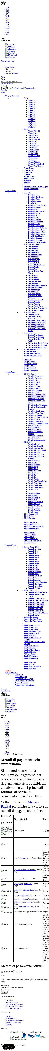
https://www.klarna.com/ (22, 858)
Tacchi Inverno (34, 156)
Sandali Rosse (33, 557)
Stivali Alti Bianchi (35, 446)
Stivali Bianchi (33, 460)
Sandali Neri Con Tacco (37, 592)
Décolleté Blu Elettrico (36, 211)
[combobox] (11, 81)
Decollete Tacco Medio (37, 242)
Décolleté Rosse (34, 199)
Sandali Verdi (33, 578)
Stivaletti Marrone (35, 376)
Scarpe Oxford (29, 176)
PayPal (6, 806)
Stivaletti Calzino (34, 425)
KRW (7, 28)
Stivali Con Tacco (30, 522)
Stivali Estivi (28, 516)
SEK (7, 30)
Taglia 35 (31, 106)
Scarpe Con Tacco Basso (37, 345)
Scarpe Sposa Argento (36, 322)
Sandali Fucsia (34, 570)
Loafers (27, 174)
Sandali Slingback (31, 656)
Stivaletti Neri (33, 380)
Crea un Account (11, 73)
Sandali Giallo (33, 563)
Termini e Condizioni (13, 1022)
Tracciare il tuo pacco (13, 1008)
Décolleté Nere (33, 195)
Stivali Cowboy (29, 537)
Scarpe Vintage (34, 290)
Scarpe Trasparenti (35, 300)
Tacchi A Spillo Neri (36, 164)
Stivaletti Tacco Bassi (36, 413)
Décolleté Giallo (34, 213)
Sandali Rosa (33, 565)
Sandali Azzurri (34, 580)
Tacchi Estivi (33, 154)
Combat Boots (33, 427)
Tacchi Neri (32, 133)
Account (4, 689)
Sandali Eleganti (30, 662)
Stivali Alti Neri (34, 444)
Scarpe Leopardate (35, 310)
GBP (7, 10)
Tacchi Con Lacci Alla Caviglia (36, 187)
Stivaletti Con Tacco (36, 399)
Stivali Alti (27, 442)
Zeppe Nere (28, 172)
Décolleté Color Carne (36, 205)
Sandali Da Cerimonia (32, 666)
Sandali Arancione (35, 586)
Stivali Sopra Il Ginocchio (33, 526)
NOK (7, 22)
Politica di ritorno (21, 683)
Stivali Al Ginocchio (31, 524)
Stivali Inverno (29, 518)
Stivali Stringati (34, 498)
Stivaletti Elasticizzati (36, 440)
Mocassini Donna (30, 364)
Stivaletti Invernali (35, 421)
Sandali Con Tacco (30, 590)
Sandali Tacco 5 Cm (36, 603)
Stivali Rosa (32, 477)
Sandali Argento (34, 549)
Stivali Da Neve (30, 543)
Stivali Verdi (33, 473)
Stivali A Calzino (30, 535)
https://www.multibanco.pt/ (23, 906)
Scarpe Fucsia (33, 279)
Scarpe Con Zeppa (35, 335)
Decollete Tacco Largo (36, 234)
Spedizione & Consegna (24, 679)
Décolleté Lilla (33, 217)
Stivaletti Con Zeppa (36, 411)
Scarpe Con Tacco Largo (38, 343)
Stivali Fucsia (33, 479)
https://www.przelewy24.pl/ (24, 902)
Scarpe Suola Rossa (35, 306)
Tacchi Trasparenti (31, 189)
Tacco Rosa (32, 147)
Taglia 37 (31, 110)
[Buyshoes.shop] (23, 88)
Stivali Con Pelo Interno (33, 541)
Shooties (27, 182)
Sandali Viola (33, 574)
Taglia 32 (31, 100)
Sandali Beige (33, 561)
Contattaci (19, 675)
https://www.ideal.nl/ (21, 899)
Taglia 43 (31, 123)
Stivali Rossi (33, 469)
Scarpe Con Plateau (36, 337)
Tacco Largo (33, 152)
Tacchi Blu (32, 143)
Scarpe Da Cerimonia (32, 353)
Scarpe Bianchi (34, 246)
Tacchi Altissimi (34, 162)
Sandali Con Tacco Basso (38, 600)
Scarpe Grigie (33, 261)
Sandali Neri (33, 553)
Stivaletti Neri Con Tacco (38, 405)
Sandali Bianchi (34, 555)
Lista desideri (10, 67)
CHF (7, 33)
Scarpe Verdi (33, 257)
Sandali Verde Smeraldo (37, 582)
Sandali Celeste (34, 588)
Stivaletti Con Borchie (36, 397)
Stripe (32, 802)
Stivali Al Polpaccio (31, 528)
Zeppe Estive (29, 170)
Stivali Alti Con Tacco (36, 454)
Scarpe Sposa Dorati (36, 325)
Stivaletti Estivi (34, 419)
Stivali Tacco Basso (35, 483)
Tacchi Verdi (33, 137)
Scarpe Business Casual (33, 355)
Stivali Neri (32, 463)
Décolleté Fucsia (34, 220)
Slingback (27, 360)
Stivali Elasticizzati (35, 502)
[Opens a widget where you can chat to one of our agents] (8, 1047)
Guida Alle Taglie (11, 1002)
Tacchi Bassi (33, 158)
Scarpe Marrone (34, 281)
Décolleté (27, 193)
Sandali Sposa (33, 314)
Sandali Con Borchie (32, 625)
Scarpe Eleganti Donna (32, 244)
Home (7, 752)
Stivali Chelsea (29, 533)
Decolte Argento (34, 201)
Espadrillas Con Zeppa (33, 619)
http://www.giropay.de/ (22, 895)
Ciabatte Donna (30, 654)
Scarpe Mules (29, 366)
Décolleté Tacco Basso (36, 230)
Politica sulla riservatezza (24, 685)
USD (7, 35)
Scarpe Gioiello (34, 302)
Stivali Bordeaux (34, 471)
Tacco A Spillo (33, 150)
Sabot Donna (29, 178)
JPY (7, 18)
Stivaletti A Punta (35, 415)
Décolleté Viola (34, 224)
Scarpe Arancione (35, 287)
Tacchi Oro (32, 141)
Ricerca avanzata (7, 84)
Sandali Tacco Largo (36, 598)
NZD (7, 20)
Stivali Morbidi (34, 508)
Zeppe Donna (29, 168)
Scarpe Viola (33, 283)
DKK (7, 16)
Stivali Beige (33, 467)
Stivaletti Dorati (34, 388)
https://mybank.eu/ (20, 879)
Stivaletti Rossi (34, 382)
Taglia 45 (31, 127)
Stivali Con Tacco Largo (37, 481)
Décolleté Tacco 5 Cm (36, 232)
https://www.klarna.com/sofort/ (25, 870)
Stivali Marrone (34, 465)
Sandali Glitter (34, 615)
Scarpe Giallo (33, 267)
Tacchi (26, 129)
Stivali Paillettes (34, 510)
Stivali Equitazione (31, 539)
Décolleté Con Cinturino (37, 228)
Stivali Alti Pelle (34, 452)
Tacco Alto (32, 160)
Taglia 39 (31, 115)
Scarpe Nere (33, 250)
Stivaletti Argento (35, 390)
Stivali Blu (32, 475)
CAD (7, 12)
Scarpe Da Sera (30, 351)
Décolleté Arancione (36, 226)
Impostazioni (5, 691)
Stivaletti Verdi (34, 386)
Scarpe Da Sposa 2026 (36, 320)
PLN (7, 24)
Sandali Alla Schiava (32, 650)
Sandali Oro (33, 551)
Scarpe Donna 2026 (31, 349)
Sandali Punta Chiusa (32, 631)
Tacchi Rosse (33, 135)
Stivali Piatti (33, 489)
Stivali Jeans (33, 512)
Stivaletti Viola (33, 392)
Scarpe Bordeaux (35, 255)
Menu (3, 92)
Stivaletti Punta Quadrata (38, 417)
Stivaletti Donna (29, 374)
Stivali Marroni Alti (35, 448)
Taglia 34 (31, 104)
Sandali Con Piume (31, 629)
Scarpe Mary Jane (31, 370)
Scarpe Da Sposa (30, 312)
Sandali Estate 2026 (31, 646)
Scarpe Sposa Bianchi (36, 327)
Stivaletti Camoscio (35, 436)
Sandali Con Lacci (31, 627)
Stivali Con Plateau (35, 487)
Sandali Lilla (33, 568)
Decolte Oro (32, 203)
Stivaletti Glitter (34, 438)
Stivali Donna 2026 (31, 514)
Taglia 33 (31, 102)
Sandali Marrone (34, 572)
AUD (7, 8)
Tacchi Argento (34, 139)
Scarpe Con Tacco (30, 333)
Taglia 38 (31, 112)
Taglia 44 (31, 125)
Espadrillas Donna (31, 617)
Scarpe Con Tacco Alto (37, 347)
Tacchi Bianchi (34, 131)
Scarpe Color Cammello (37, 285)
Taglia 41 (31, 119)
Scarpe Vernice (34, 304)
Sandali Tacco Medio (36, 605)
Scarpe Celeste (34, 263)
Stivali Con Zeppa (35, 485)
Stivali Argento (34, 493)
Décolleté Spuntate (35, 238)
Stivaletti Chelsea (34, 430)
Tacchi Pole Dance (35, 166)
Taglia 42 (31, 121)
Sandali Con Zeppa (35, 609)
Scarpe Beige (33, 248)
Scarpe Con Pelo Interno (37, 308)
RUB (7, 26)
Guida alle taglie (21, 677)
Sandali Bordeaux (35, 584)
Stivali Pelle (32, 500)
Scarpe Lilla (33, 277)
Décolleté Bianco (34, 207)
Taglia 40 (31, 117)
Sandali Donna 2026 (31, 547)
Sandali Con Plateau (36, 611)
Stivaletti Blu (33, 384)
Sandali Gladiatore (31, 658)
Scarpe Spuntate (30, 368)
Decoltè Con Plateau (36, 236)
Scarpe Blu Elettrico (36, 265)
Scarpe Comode (34, 294)
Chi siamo (9, 1016)
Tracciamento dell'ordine (24, 681)
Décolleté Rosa (34, 215)
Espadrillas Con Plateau (33, 621)
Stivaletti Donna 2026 (36, 395)
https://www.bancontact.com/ (24, 890)
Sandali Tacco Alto (35, 607)
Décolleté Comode (35, 240)
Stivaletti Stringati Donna (38, 423)
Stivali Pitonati (34, 504)
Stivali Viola (32, 495)
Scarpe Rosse (33, 252)
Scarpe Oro (32, 269)
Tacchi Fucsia (33, 145)
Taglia (26, 98)
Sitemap (8, 1024)
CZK (7, 14)
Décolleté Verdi (34, 209)
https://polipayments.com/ (23, 884)
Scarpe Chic (33, 292)
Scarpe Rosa (33, 275)
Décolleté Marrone (35, 222)
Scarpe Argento (34, 259)
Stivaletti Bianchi (34, 378)
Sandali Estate (29, 648)
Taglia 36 (31, 108)
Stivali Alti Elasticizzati (37, 450)
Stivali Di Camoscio (35, 506)
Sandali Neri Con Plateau (38, 613)
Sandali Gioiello (30, 652)
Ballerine (27, 180)
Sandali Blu (32, 559)
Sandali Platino (29, 635)
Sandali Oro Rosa (35, 576)
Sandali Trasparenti (31, 633)
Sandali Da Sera (30, 668)
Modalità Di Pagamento (14, 1006)
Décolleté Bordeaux (35, 197)
